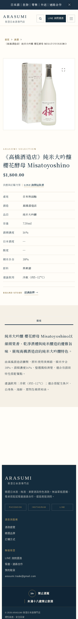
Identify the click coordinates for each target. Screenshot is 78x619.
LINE (62, 507)
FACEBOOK (15, 507)
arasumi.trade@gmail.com (20, 576)
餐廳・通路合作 (14, 564)
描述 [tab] (39, 320)
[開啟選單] (71, 18)
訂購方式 (10, 539)
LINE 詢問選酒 (56, 18)
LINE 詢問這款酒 (34, 185)
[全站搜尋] (40, 18)
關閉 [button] (69, 5)
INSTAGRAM (39, 507)
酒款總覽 (10, 527)
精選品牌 (10, 533)
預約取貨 (10, 570)
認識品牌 (31, 292)
